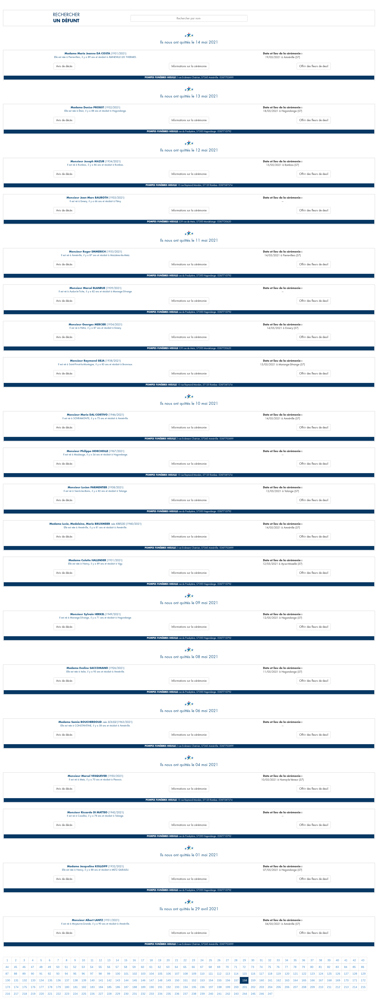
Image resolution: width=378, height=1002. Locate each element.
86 (362, 967)
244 (244, 993)
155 (219, 980)
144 (126, 980)
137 (67, 980)
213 (346, 987)
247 (270, 993)
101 (126, 973)
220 (41, 993)
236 (177, 993)
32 (269, 960)
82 (328, 967)
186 (117, 987)
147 (151, 980)
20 (168, 960)
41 (345, 960)
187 (126, 987)
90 (32, 973)
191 (160, 987)
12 (100, 960)
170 (346, 980)
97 (91, 973)
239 (202, 993)
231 (134, 993)
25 (210, 960)
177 (41, 987)
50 (57, 967)
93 (57, 973)
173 (7, 987)
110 (202, 973)
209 (312, 987)
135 (50, 980)
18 (151, 960)
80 (311, 967)
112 (219, 973)
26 (218, 960)
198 (219, 987)
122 (304, 973)
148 (160, 980)
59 (134, 967)
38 (320, 960)
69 (218, 967)
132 (24, 980)
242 (227, 993)
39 (329, 960)
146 (143, 980)
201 (244, 987)
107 (177, 973)
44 (7, 967)
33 (278, 960)
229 (117, 993)
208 (304, 987)
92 (49, 973)
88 (15, 973)
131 (16, 980)
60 (142, 967)
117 (261, 973)
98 (100, 973)
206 (287, 987)
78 (294, 967)
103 (143, 973)
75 (269, 967)
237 (185, 993)
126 (337, 973)
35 (295, 960)
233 (151, 993)
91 (41, 973)
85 (354, 967)
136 (58, 980)
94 (66, 973)
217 (16, 993)
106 (168, 973)
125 (329, 973)
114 (236, 973)
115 (244, 973)
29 (244, 960)
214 (354, 987)
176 (33, 987)
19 (159, 960)
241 (219, 993)
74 (261, 967)
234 (160, 993)
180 (67, 987)
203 (261, 987)
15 (125, 960)
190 (151, 987)
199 (227, 987)
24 (202, 960)
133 (33, 980)
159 (253, 980)
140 (92, 980)
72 (244, 967)
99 (108, 973)
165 (304, 980)
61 (151, 967)
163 (287, 980)
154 (210, 980)
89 (24, 973)
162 (278, 980)
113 (227, 973)
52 (74, 967)
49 (49, 967)
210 (321, 987)
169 (337, 980)
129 (363, 973)
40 (337, 960)
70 (227, 967)
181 (75, 987)
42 (354, 960)
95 (74, 973)
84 (345, 967)
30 (252, 960)
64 (176, 967)
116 (253, 973)
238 (194, 993)
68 (210, 967)
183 (92, 987)
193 (177, 987)
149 (168, 980)
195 (194, 987)
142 (109, 980)
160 (261, 980)
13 (108, 960)
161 (270, 980)
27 (227, 960)
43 (362, 960)
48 (41, 967)
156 (227, 980)
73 (252, 967)
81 (320, 967)
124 (321, 973)
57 (117, 967)
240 (210, 993)
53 (83, 967)
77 (286, 967)
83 (337, 967)
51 (66, 967)
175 (24, 987)
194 (185, 987)
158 (244, 980)
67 (201, 967)
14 (117, 960)
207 (295, 987)
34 (286, 960)
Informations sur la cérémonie (189, 66)
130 (7, 980)
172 (363, 980)
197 (210, 987)
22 (185, 960)
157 (236, 980)
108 (185, 973)
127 (346, 973)
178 (50, 987)
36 (303, 960)
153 (202, 980)
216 (7, 993)
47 (32, 967)
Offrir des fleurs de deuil (313, 66)
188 (134, 987)
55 (100, 967)
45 (15, 967)
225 (84, 993)
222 (58, 993)
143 (117, 980)
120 (287, 973)
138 (75, 980)
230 (126, 993)
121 (295, 973)
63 (168, 967)
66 (193, 967)
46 (24, 967)
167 (321, 980)
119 (278, 973)
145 (134, 980)
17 (142, 960)
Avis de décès (64, 66)
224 (75, 993)
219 (33, 993)
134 (41, 980)
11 (92, 960)
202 (253, 987)
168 (329, 980)
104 (151, 973)
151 (185, 980)
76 (278, 967)
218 (24, 993)
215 (363, 987)
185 (109, 987)
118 (270, 973)
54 (91, 967)
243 (236, 993)
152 (194, 980)
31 (261, 960)
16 (134, 960)
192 (168, 987)
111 (210, 973)
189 (143, 987)
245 (253, 993)
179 (58, 987)
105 (160, 973)
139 (84, 980)
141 (100, 980)
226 (92, 993)
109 (194, 973)
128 (354, 973)
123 (312, 973)
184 (100, 987)
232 (143, 993)
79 (303, 967)
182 (84, 987)
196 (202, 987)
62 (159, 967)
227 (100, 993)
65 (184, 967)
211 (329, 987)
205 (278, 987)
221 (50, 993)
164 (295, 980)
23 (193, 960)
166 (312, 980)
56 (108, 967)
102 (134, 973)
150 (177, 980)
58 (125, 967)
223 (67, 993)
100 (117, 973)
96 (83, 973)
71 (235, 967)
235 (168, 993)
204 (270, 987)
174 (16, 987)
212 (337, 987)
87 (7, 973)
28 (235, 960)
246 (261, 993)
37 (312, 960)
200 (236, 987)
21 (176, 960)
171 (354, 980)
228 (109, 993)
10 (83, 960)
